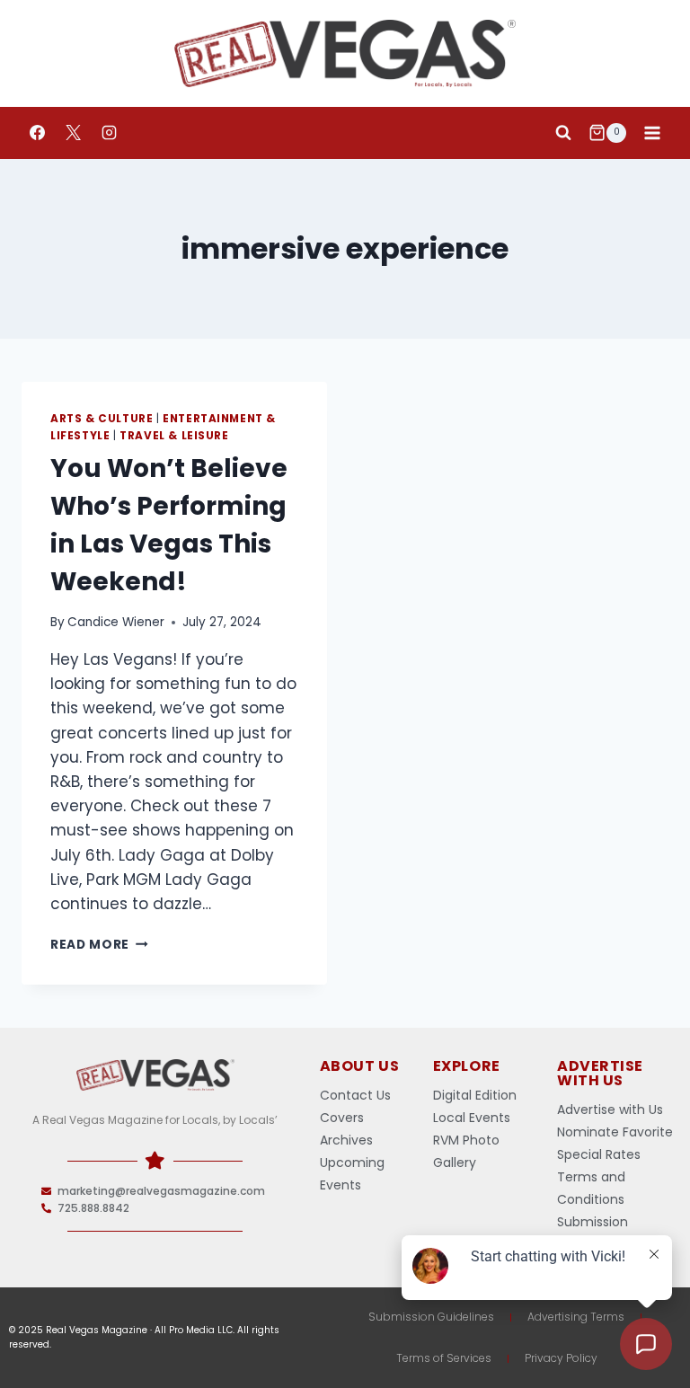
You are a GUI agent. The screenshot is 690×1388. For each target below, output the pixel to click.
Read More (99, 944)
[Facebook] (37, 133)
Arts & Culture (101, 418)
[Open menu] (651, 132)
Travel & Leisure (174, 436)
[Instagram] (108, 133)
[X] (73, 133)
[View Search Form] (563, 133)
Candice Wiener (115, 622)
